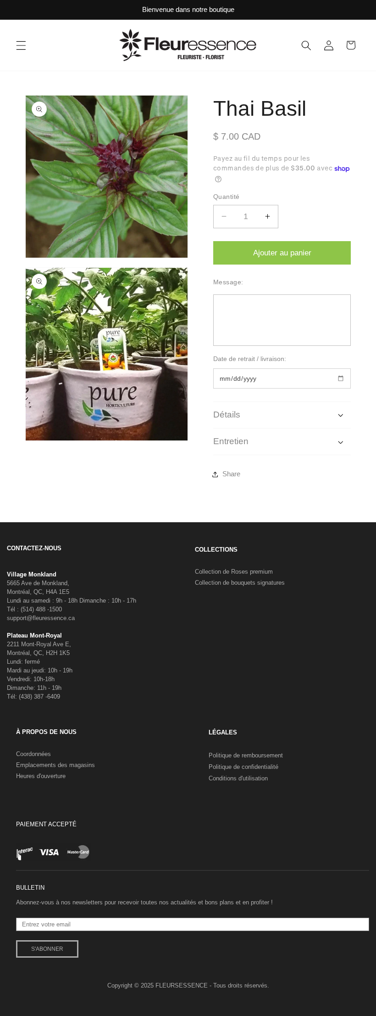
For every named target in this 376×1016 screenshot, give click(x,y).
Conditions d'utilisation (238, 778)
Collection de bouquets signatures (240, 582)
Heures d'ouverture (41, 776)
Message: (228, 282)
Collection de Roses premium (234, 571)
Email (23, 914)
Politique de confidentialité (243, 766)
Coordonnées (33, 754)
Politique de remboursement (246, 755)
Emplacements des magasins (55, 765)
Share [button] (231, 474)
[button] (21, 45)
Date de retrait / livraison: (249, 358)
